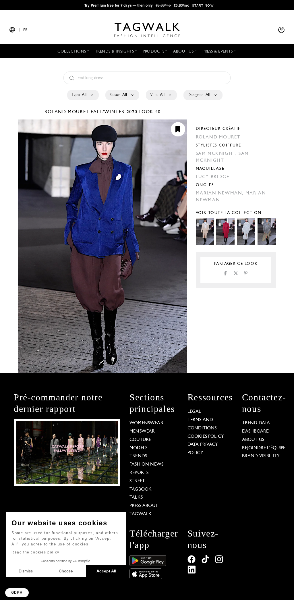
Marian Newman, (220, 193)
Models (138, 448)
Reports (138, 472)
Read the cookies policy (35, 552)
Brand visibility (261, 456)
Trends (138, 456)
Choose (66, 571)
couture (140, 439)
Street (137, 481)
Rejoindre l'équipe (264, 448)
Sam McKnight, (217, 153)
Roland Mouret (68, 112)
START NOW (203, 5)
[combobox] (82, 95)
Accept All (106, 571)
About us (253, 439)
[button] (17, 592)
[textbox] (82, 95)
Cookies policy (205, 436)
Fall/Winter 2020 (114, 112)
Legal (194, 411)
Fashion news (146, 464)
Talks (136, 497)
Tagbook (140, 489)
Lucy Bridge (212, 177)
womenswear (146, 423)
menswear (142, 431)
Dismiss (26, 571)
